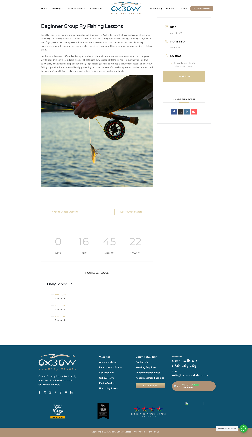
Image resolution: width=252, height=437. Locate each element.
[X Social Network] (180, 112)
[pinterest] (55, 392)
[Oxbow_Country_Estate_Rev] (57, 355)
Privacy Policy (139, 432)
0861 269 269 (184, 366)
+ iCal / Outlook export (130, 211)
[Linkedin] (187, 112)
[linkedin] (71, 392)
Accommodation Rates (148, 372)
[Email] (194, 112)
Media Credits (106, 383)
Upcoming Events (109, 388)
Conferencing (106, 372)
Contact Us (142, 362)
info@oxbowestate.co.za (190, 375)
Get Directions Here (49, 384)
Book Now (175, 48)
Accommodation (108, 362)
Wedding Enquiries (146, 367)
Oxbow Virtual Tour (146, 356)
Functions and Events (110, 367)
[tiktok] (61, 392)
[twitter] (45, 392)
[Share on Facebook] (174, 112)
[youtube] (66, 392)
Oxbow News (106, 377)
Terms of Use (154, 432)
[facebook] (39, 392)
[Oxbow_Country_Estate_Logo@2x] (126, 3)
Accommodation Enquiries (150, 377)
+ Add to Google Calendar (65, 211)
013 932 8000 (184, 360)
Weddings (104, 356)
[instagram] (50, 392)
